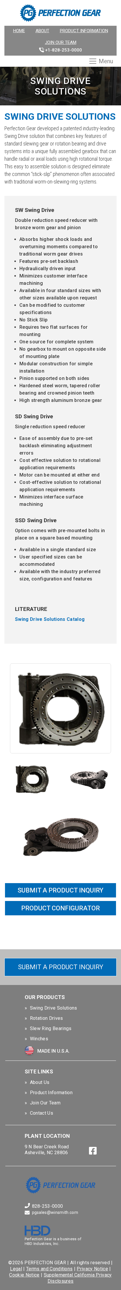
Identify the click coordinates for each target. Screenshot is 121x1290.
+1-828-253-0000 (63, 50)
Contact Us (41, 1113)
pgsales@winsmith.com (55, 1212)
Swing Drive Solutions (53, 1008)
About (42, 30)
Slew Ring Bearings (51, 1028)
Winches (39, 1038)
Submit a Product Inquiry (60, 967)
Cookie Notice (24, 1275)
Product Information (84, 30)
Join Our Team (60, 42)
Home (19, 30)
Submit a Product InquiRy (60, 890)
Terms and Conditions (49, 1269)
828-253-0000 (47, 1206)
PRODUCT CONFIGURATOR (60, 908)
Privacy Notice (92, 1269)
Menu (106, 61)
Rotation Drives (46, 1018)
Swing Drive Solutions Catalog (50, 619)
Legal (16, 1269)
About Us (40, 1082)
